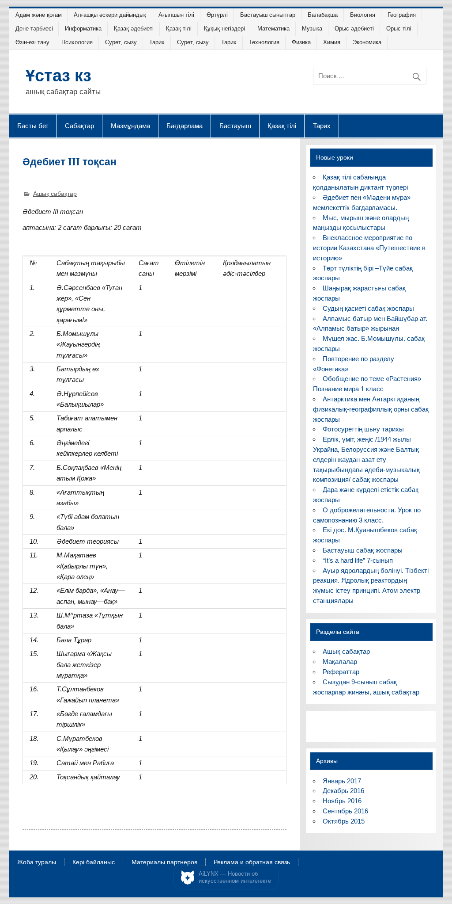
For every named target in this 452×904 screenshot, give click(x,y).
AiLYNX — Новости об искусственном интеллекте (235, 877)
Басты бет (33, 125)
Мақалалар (340, 661)
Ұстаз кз (58, 75)
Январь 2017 (342, 781)
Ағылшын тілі (176, 14)
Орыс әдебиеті (354, 28)
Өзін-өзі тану (32, 42)
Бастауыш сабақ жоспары (363, 550)
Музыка (312, 28)
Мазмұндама (130, 125)
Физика (301, 42)
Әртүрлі (217, 14)
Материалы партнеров (164, 862)
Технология (264, 42)
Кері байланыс (93, 862)
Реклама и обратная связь (252, 862)
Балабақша (323, 14)
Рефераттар (341, 671)
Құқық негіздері (224, 28)
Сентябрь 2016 (345, 811)
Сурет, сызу (121, 42)
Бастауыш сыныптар (267, 14)
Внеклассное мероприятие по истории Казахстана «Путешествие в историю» (369, 248)
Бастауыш (235, 125)
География (402, 14)
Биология (362, 14)
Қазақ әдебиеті (134, 28)
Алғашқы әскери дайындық (110, 14)
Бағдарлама (184, 125)
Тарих (157, 42)
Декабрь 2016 (343, 790)
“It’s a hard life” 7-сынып (358, 560)
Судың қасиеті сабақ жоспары (368, 308)
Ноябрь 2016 (342, 801)
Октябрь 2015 (344, 821)
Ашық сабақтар (55, 194)
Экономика (367, 42)
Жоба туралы (36, 862)
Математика (273, 28)
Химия (331, 42)
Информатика (83, 28)
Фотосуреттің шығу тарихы (363, 429)
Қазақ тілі (179, 28)
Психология (77, 42)
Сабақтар (79, 125)
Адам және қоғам (38, 14)
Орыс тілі (398, 28)
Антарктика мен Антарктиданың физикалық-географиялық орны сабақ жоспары (371, 409)
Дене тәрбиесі (34, 28)
